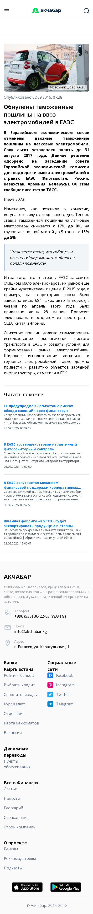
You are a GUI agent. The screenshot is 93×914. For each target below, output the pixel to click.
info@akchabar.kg (30, 631)
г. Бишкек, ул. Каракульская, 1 (41, 646)
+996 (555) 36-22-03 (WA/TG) (40, 616)
